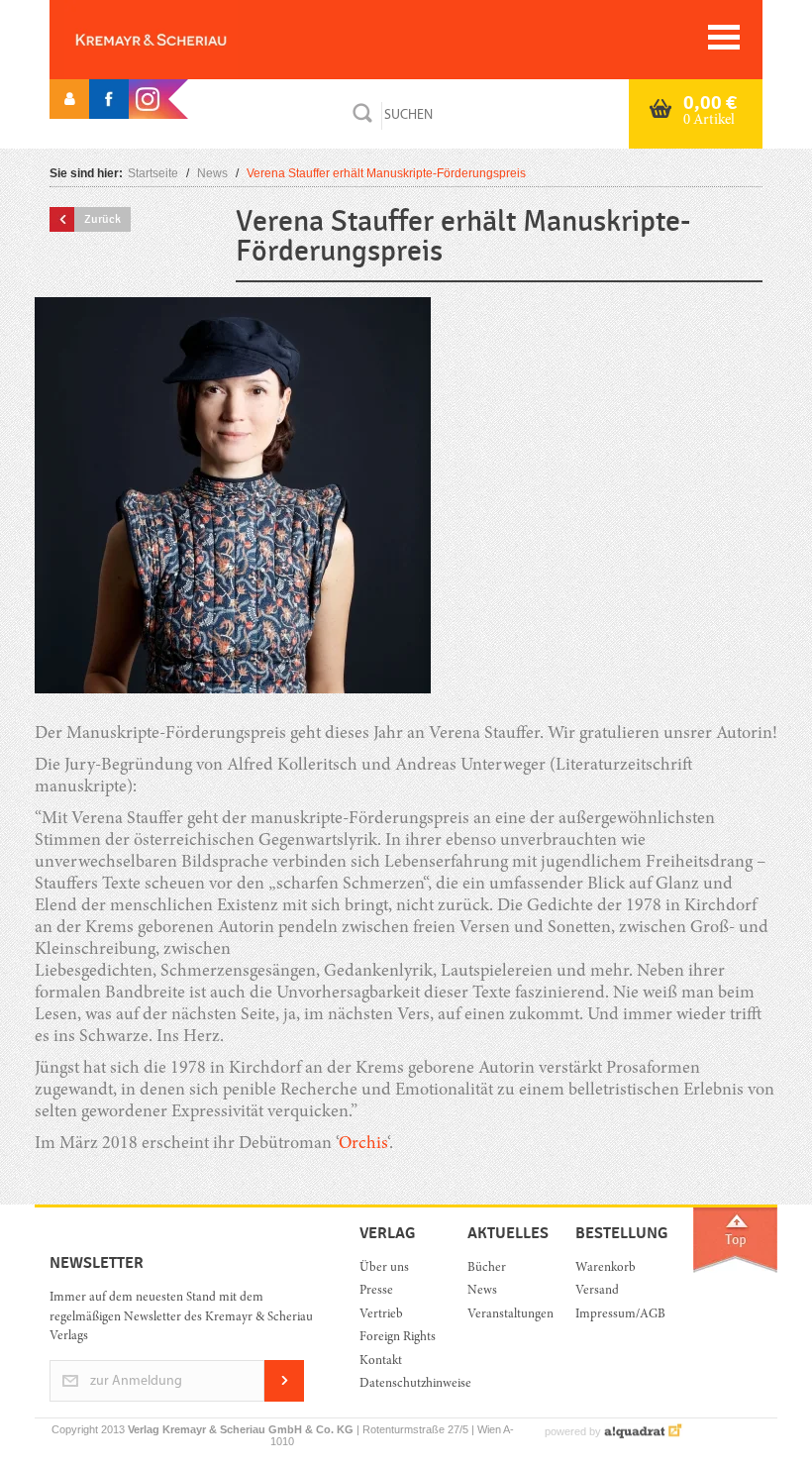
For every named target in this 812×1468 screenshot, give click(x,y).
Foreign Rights (397, 1337)
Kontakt (380, 1361)
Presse (376, 1291)
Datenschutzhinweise (398, 1384)
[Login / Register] (69, 99)
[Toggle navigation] (724, 37)
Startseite (153, 173)
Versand (597, 1291)
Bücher (486, 1268)
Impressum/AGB (614, 1315)
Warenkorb (605, 1268)
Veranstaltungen (506, 1315)
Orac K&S (183, 39)
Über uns (384, 1268)
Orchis (363, 1144)
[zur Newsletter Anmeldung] (284, 1398)
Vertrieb (381, 1315)
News (212, 173)
